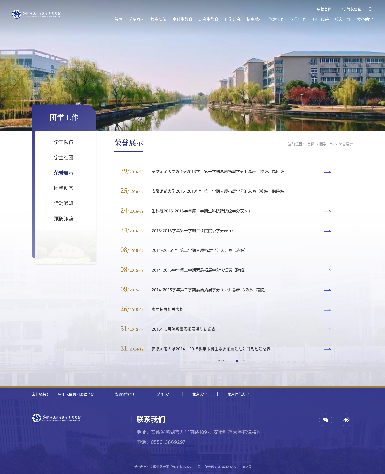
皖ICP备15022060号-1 (187, 467)
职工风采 (321, 19)
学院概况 (136, 19)
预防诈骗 (63, 219)
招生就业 (255, 19)
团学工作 (299, 19)
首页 (118, 19)
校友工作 (343, 19)
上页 (224, 361)
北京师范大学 (238, 394)
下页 (244, 361)
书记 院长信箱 (349, 9)
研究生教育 (209, 19)
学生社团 (63, 157)
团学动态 (63, 188)
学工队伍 (63, 142)
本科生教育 (182, 19)
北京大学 (199, 394)
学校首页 (324, 9)
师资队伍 (158, 19)
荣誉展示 (63, 173)
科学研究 (233, 19)
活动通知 (63, 203)
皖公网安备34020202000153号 (228, 467)
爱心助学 (365, 19)
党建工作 (277, 19)
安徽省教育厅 (126, 394)
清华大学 (164, 394)
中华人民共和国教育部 (76, 394)
